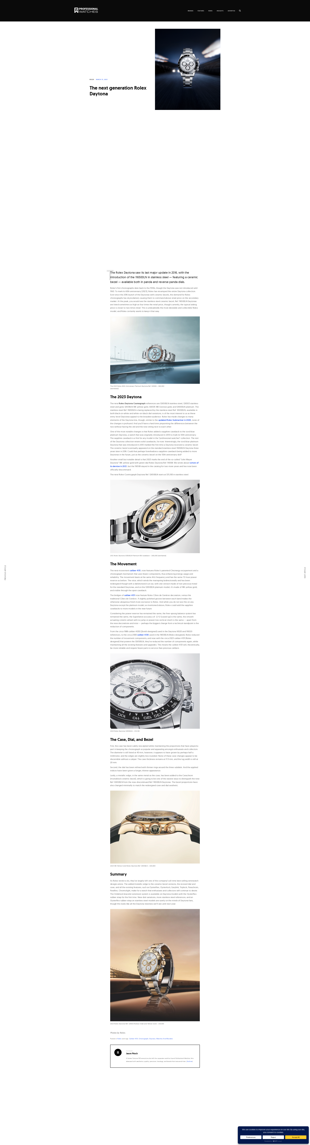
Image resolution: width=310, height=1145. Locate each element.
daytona (152, 1039)
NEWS (210, 11)
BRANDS (190, 11)
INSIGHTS (220, 11)
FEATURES (201, 11)
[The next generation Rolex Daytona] (187, 67)
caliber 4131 (135, 570)
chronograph (143, 1039)
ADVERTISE (231, 11)
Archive (189, 1061)
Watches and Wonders (164, 1039)
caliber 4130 (143, 634)
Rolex (92, 79)
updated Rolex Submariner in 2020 (174, 420)
